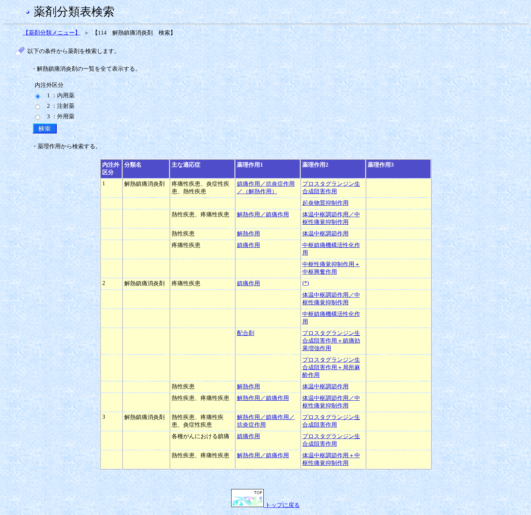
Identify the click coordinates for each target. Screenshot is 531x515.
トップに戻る (282, 505)
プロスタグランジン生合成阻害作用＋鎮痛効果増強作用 (331, 340)
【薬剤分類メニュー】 (52, 33)
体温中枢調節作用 (325, 233)
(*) (305, 283)
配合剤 (245, 333)
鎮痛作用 (248, 245)
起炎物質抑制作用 (325, 203)
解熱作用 (248, 233)
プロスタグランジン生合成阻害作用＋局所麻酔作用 (331, 367)
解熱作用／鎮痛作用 (263, 214)
